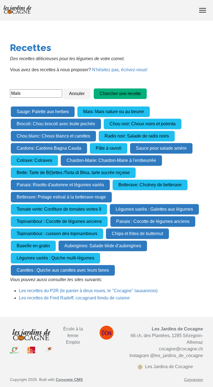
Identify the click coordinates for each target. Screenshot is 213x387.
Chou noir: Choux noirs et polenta (143, 123)
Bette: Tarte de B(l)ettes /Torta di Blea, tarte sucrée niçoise (73, 172)
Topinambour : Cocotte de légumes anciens (59, 221)
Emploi (73, 342)
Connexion (193, 379)
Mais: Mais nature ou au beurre (113, 111)
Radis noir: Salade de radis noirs (137, 136)
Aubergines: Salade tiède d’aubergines (102, 245)
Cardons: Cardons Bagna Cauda (49, 148)
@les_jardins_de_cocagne (176, 355)
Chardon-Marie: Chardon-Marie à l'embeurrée (111, 160)
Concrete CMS (69, 379)
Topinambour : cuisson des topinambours (57, 233)
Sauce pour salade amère (161, 148)
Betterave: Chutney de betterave (150, 184)
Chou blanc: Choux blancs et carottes (53, 136)
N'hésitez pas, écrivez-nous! (119, 69)
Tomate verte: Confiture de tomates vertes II (59, 209)
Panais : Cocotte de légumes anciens (152, 221)
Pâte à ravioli (108, 148)
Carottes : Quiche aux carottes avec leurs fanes (63, 270)
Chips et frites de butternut (137, 233)
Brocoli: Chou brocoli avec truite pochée (56, 123)
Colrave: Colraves (34, 160)
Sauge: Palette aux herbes (43, 111)
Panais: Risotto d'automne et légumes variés (60, 184)
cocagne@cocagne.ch (181, 349)
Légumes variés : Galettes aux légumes (154, 209)
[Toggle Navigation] (203, 10)
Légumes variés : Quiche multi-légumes (55, 258)
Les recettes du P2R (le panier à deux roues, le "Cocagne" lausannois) (88, 290)
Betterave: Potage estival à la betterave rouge (61, 197)
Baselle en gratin (33, 245)
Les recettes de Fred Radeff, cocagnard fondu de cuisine (74, 298)
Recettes (30, 47)
